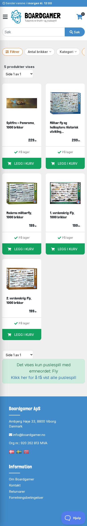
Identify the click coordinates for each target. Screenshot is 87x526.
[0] (80, 16)
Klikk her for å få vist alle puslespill (43, 377)
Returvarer (17, 491)
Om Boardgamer (21, 479)
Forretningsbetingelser (26, 497)
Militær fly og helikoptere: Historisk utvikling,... (64, 127)
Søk (76, 32)
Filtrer (14, 52)
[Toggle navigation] (5, 17)
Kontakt (15, 485)
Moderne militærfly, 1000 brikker (19, 215)
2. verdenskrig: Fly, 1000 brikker (18, 300)
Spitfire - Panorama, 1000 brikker (20, 125)
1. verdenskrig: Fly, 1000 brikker (62, 215)
